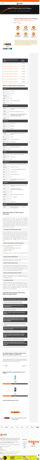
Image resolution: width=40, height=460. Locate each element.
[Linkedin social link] (20, 1)
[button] (3, 48)
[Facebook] (29, 437)
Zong (0, 445)
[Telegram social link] (22, 1)
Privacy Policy (25, 438)
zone (19, 356)
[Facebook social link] (17, 1)
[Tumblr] (34, 439)
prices (11, 356)
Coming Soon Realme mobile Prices (8, 355)
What (13, 356)
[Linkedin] (36, 437)
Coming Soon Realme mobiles (18, 355)
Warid (1, 443)
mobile (24, 355)
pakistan (6, 356)
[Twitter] (31, 437)
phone (9, 356)
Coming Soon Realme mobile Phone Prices (9, 354)
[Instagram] (34, 437)
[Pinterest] (38, 437)
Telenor (1, 444)
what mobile (16, 356)
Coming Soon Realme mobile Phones (21, 354)
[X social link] (18, 1)
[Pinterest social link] (19, 1)
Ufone (1, 442)
